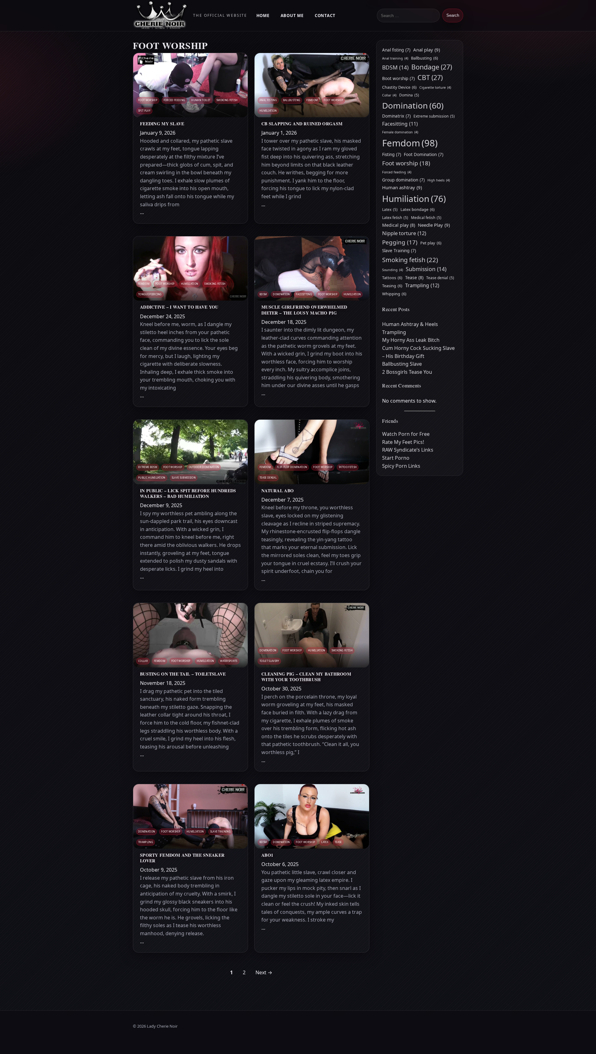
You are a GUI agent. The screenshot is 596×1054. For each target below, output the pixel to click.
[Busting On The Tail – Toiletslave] (190, 635)
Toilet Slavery (269, 661)
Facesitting (304, 294)
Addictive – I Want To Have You (179, 307)
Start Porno (395, 457)
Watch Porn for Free (406, 434)
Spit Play (144, 110)
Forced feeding (174, 100)
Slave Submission (184, 477)
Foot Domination (423, 154)
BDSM (263, 294)
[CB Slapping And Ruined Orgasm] (312, 85)
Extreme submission (434, 116)
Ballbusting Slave (402, 363)
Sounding (392, 270)
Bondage (431, 66)
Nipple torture (404, 233)
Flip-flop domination (292, 467)
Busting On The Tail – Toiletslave (183, 674)
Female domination (400, 132)
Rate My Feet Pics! (403, 442)
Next (263, 972)
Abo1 (267, 855)
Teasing (392, 285)
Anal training (395, 58)
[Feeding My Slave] (190, 85)
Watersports (228, 661)
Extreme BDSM (147, 467)
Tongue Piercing (150, 294)
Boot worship (398, 78)
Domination (281, 294)
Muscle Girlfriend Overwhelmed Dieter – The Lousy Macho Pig (304, 309)
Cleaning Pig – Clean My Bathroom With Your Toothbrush (306, 676)
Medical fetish (426, 217)
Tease (338, 842)
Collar (143, 661)
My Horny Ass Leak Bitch (411, 340)
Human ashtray (402, 187)
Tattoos (392, 277)
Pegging (400, 242)
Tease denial (268, 477)
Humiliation (268, 110)
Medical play (398, 225)
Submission (426, 269)
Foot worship (147, 100)
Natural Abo (277, 491)
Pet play (430, 243)
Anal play (426, 50)
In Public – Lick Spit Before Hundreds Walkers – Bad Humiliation (188, 493)
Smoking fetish (226, 100)
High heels (438, 180)
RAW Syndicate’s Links (407, 449)
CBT (430, 77)
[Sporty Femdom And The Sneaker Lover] (190, 816)
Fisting (391, 154)
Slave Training (220, 831)
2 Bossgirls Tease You (407, 371)
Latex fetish (395, 217)
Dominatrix (396, 116)
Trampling (145, 842)
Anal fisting (268, 100)
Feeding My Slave (162, 124)
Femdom (312, 100)
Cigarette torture (435, 87)
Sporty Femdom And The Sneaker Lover (182, 858)
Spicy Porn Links (401, 465)
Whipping (394, 294)
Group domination (403, 180)
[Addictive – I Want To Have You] (190, 268)
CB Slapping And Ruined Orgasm (301, 124)
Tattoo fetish (348, 467)
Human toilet (200, 100)
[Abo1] (312, 816)
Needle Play (434, 225)
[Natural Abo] (312, 452)
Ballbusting (291, 100)
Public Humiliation (151, 477)
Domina (409, 94)
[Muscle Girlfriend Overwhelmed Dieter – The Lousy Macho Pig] (312, 268)
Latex (324, 842)
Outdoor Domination (204, 467)
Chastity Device (399, 87)
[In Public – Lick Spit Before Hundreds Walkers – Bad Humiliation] (190, 452)
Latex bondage (417, 209)
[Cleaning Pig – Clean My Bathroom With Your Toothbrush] (312, 635)
